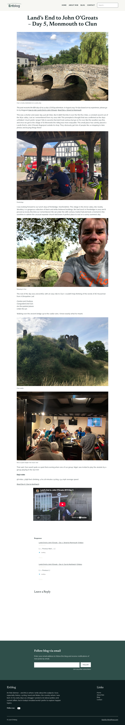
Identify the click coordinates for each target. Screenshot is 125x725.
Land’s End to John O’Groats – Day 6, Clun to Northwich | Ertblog (60, 564)
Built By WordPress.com (110, 720)
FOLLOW (86, 665)
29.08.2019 (42, 545)
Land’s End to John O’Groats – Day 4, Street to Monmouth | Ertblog (61, 543)
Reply (41, 557)
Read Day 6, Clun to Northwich (28, 484)
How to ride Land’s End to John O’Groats (42, 110)
